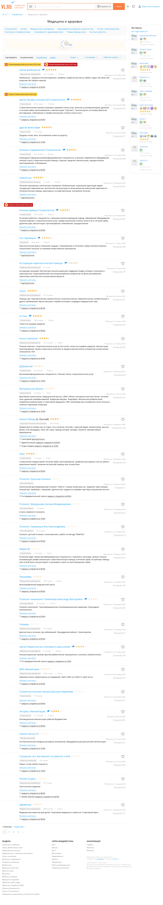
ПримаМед (25, 576)
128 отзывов (39, 214)
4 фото (59, 343)
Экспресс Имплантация (32, 711)
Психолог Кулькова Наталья (35, 478)
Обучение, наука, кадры (11, 882)
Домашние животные (10, 868)
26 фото (58, 651)
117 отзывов (39, 716)
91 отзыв (46, 182)
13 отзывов (38, 696)
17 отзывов (38, 553)
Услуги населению (9, 856)
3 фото (59, 673)
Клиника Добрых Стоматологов (36, 210)
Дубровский (26, 366)
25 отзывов (40, 603)
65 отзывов (40, 531)
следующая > (19, 826)
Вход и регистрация (151, 6)
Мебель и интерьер (9, 877)
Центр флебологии (29, 69)
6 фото (59, 581)
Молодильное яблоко (31, 388)
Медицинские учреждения (42, 29)
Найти (119, 6)
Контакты (90, 850)
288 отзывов (48, 673)
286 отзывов (48, 809)
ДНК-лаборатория (29, 669)
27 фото (50, 716)
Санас (22, 290)
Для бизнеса (7, 865)
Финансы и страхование (11, 859)
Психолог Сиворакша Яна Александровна (42, 526)
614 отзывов (39, 154)
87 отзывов (38, 370)
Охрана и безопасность (11, 888)
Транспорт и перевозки (11, 845)
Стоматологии (11, 29)
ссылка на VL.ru (117, 864)
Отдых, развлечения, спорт (12, 847)
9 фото (48, 458)
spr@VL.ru (115, 859)
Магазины (6, 874)
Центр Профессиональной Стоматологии (42, 99)
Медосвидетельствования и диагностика (75, 29)
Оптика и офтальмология (108, 29)
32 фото (50, 370)
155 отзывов (54, 423)
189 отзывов (39, 320)
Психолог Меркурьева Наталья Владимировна (45, 504)
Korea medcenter (28, 338)
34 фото (46, 242)
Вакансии (90, 847)
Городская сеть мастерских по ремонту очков (44, 756)
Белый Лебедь (27, 419)
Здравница (25, 804)
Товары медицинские (76, 32)
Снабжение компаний (10, 862)
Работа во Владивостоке (61, 865)
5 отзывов (40, 508)
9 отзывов (38, 393)
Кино (54, 850)
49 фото (61, 74)
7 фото (48, 393)
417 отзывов (48, 295)
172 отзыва (38, 132)
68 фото (50, 154)
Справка (90, 845)
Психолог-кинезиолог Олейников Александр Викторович (51, 599)
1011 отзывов (48, 74)
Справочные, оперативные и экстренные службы (20, 894)
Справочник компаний (19, 6)
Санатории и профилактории (17, 32)
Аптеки (24, 29)
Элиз (22, 453)
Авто (53, 845)
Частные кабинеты (97, 32)
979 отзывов (48, 343)
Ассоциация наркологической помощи (41, 263)
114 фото (51, 104)
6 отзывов (47, 651)
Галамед (24, 624)
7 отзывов (38, 458)
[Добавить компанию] (128, 6)
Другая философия (29, 127)
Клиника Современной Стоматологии (40, 149)
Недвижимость (57, 856)
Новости (55, 859)
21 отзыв (46, 267)
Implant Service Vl (29, 733)
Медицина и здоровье (10, 879)
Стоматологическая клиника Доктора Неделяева (46, 691)
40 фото (50, 214)
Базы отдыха (56, 853)
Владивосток (105, 6)
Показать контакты (27, 84)
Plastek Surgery (27, 778)
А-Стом (23, 316)
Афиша (54, 847)
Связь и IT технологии (10, 891)
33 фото (57, 182)
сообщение (100, 859)
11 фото (52, 603)
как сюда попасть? (139, 31)
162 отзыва (43, 760)
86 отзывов (47, 783)
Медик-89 (24, 548)
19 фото (50, 320)
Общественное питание (11, 850)
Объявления (56, 862)
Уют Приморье (27, 238)
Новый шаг (25, 177)
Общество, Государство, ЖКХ (13, 885)
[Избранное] (133, 6)
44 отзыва (35, 242)
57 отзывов (47, 628)
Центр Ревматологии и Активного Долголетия (44, 646)
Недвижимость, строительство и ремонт (17, 853)
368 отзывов (39, 104)
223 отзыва (47, 581)
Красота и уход (7, 871)
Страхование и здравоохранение (48, 32)
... (23, 832)
